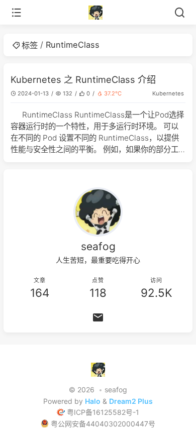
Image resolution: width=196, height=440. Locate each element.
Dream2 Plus (131, 401)
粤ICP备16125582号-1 (103, 412)
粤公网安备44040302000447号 (103, 423)
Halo (93, 401)
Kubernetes (168, 93)
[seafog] (98, 13)
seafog (116, 389)
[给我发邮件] (98, 317)
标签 (30, 45)
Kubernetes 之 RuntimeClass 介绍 (83, 79)
